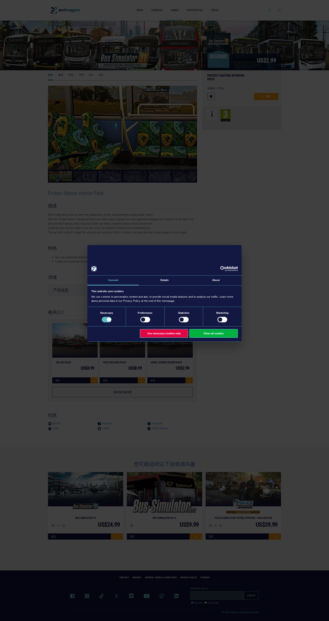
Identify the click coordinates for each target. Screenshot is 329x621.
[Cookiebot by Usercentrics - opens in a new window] (223, 268)
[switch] (145, 319)
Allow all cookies (213, 333)
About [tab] (216, 280)
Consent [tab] (113, 280)
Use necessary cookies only (164, 333)
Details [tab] (164, 280)
